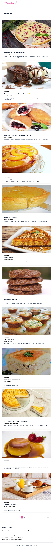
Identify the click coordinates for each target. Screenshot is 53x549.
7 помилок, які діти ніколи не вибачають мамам (12, 539)
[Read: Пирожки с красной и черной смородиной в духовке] (26, 117)
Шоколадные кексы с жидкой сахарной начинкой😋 (17, 93)
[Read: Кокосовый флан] (26, 444)
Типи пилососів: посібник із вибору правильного (12, 537)
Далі (48, 517)
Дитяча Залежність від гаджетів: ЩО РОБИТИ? (12, 532)
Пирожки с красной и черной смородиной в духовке (17, 135)
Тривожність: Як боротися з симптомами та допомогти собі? (15, 530)
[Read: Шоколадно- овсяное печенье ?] (26, 280)
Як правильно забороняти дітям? (9, 535)
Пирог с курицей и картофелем (12, 379)
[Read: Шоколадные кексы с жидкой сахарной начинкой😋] (26, 75)
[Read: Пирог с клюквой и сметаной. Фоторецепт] (26, 33)
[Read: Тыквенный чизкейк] (26, 239)
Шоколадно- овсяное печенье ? (12, 299)
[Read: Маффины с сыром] (26, 321)
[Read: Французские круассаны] (26, 486)
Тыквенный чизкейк (9, 257)
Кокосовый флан (8, 463)
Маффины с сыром (9, 339)
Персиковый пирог (9, 177)
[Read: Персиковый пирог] (26, 158)
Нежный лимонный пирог (10, 217)
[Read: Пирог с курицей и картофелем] (26, 361)
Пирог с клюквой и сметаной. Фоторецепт (14, 52)
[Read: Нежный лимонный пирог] (26, 198)
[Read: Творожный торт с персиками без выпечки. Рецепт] (26, 403)
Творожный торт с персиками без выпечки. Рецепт (17, 421)
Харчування (6, 49)
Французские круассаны (10, 504)
